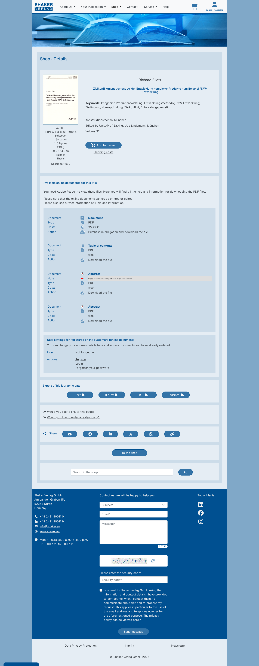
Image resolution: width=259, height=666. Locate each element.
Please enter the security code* (120, 573)
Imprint (129, 645)
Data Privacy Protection (81, 645)
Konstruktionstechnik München (105, 120)
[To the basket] (194, 7)
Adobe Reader (66, 191)
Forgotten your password (92, 368)
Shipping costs (103, 152)
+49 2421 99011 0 (52, 516)
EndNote (173, 395)
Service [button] (149, 6)
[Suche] (185, 472)
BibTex (109, 395)
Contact (132, 6)
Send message (133, 631)
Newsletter (178, 645)
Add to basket (106, 145)
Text (78, 395)
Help (166, 6)
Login (79, 363)
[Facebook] (200, 513)
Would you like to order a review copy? (73, 417)
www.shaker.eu (50, 531)
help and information (150, 191)
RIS (141, 395)
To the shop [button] (129, 453)
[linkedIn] (200, 504)
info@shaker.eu (50, 526)
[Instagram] (200, 521)
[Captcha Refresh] (153, 561)
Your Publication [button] (92, 6)
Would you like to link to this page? (70, 411)
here (136, 620)
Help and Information (109, 203)
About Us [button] (66, 6)
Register (80, 359)
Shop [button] (117, 6)
